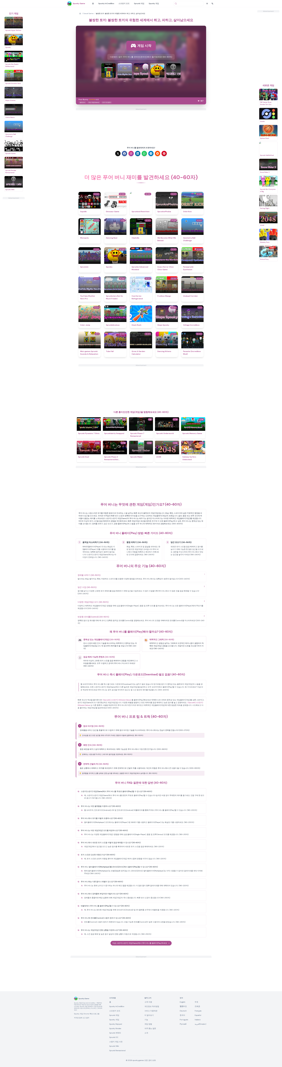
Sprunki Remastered (117, 1050)
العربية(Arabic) (200, 1024)
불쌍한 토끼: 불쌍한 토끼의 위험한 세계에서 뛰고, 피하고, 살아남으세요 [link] (120, 13)
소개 (146, 1033)
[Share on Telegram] (151, 153)
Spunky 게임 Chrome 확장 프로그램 (86, 1014)
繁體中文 (183, 1006)
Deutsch (183, 1011)
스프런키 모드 (124, 3)
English (182, 1002)
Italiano (198, 1019)
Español (198, 1015)
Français (198, 1011)
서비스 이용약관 (151, 1011)
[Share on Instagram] (131, 153)
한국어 (182, 1015)
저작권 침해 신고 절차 (81, 1018)
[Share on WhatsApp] (144, 153)
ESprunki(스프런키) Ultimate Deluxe (117, 700)
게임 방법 (148, 1024)
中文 (196, 1002)
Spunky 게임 (154, 3)
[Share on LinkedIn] (137, 153)
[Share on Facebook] (124, 153)
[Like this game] (198, 101)
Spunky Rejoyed (115, 1024)
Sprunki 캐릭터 (115, 1033)
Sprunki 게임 (139, 3)
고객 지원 (148, 1002)
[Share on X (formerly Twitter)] (118, 153)
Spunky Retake (115, 1028)
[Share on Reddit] (157, 153)
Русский (183, 1024)
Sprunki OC (113, 1037)
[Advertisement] (14, 232)
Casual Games (88, 13)
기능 (146, 1019)
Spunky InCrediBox (106, 3)
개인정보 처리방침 (152, 1006)
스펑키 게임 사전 (115, 1042)
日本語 (197, 1006)
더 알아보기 (149, 1015)
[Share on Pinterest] (164, 153)
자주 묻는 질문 (150, 1028)
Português (184, 1019)
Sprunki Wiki (114, 1046)
